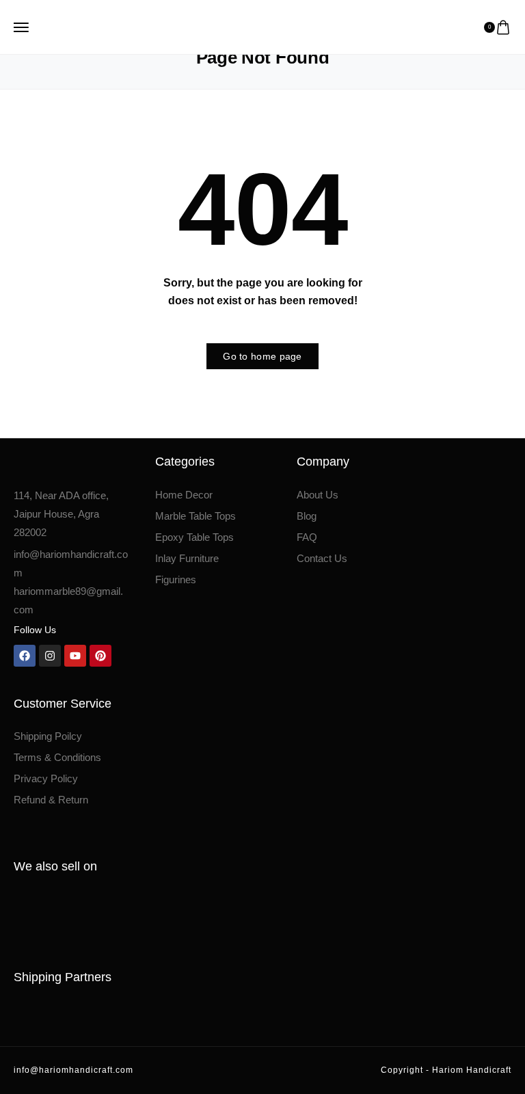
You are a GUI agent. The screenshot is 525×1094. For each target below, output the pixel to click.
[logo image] (257, 25)
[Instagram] (50, 656)
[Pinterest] (100, 656)
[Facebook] (25, 656)
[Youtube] (75, 656)
